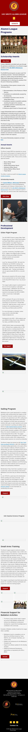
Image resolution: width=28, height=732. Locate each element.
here (2, 139)
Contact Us (14, 725)
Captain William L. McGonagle (11, 182)
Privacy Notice (13, 730)
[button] (14, 18)
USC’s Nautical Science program (14, 426)
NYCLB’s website (5, 486)
